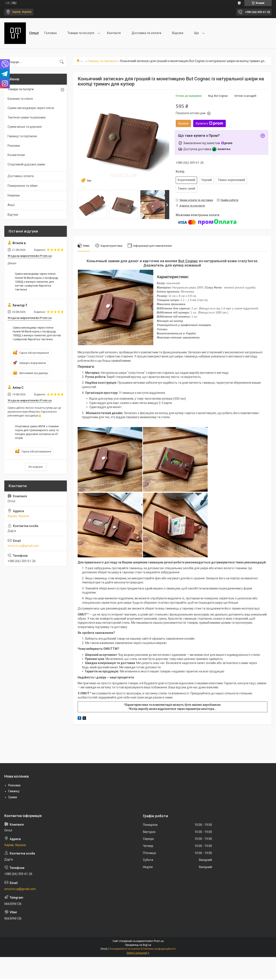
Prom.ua (159, 941)
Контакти (114, 33)
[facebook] (79, 718)
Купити (183, 123)
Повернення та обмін (23, 185)
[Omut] (15, 33)
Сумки (12, 797)
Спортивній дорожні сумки (26, 164)
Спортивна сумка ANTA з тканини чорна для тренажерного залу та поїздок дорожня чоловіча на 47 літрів (37, 432)
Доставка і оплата (21, 176)
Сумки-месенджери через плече (31, 108)
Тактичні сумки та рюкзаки (26, 117)
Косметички (16, 155)
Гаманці (13, 791)
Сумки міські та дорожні (25, 126)
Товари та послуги (80, 33)
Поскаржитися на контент (125, 948)
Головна (50, 33)
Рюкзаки (14, 145)
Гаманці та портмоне (102, 61)
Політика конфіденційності (159, 948)
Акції (11, 205)
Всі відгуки (36, 466)
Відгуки (177, 33)
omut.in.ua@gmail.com (23, 545)
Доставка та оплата (146, 33)
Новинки (14, 195)
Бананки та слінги (20, 98)
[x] (84, 718)
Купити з (202, 123)
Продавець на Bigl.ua (138, 944)
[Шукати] (61, 62)
